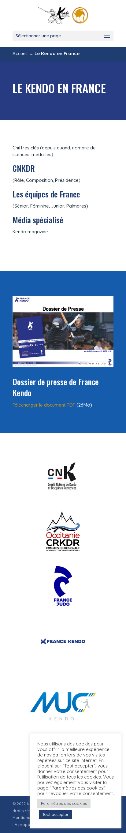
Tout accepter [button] (56, 814)
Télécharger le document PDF (44, 405)
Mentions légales (29, 817)
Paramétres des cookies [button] (64, 803)
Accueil (20, 53)
